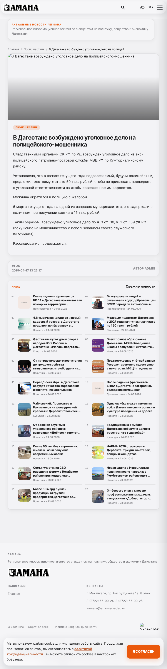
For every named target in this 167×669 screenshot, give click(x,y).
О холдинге (16, 627)
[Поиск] (123, 7)
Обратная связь (38, 627)
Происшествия (34, 49)
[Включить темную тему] (133, 7)
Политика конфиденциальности (75, 627)
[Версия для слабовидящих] (142, 7)
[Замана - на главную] (21, 7)
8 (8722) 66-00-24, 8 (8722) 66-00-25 (115, 601)
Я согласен (143, 651)
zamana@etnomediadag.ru (106, 608)
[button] (160, 7)
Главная (13, 49)
